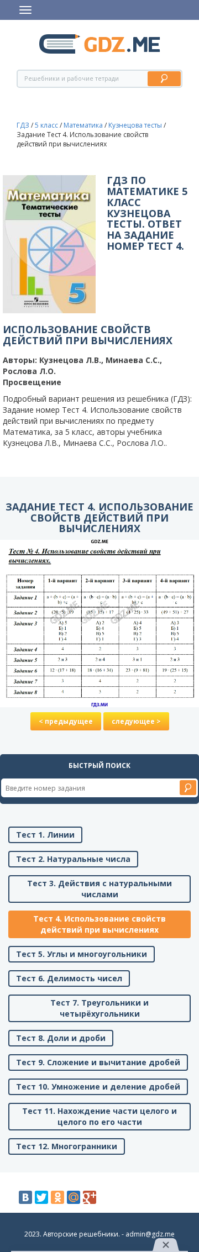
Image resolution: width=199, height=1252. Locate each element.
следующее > (136, 721)
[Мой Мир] (73, 1197)
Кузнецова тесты (135, 125)
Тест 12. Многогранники (66, 1146)
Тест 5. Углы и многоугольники (81, 954)
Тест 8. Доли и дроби (61, 1038)
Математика (83, 125)
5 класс (46, 125)
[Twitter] (41, 1197)
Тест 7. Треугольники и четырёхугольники (99, 1008)
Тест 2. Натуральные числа (73, 859)
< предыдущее (66, 721)
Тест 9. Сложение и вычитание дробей (98, 1062)
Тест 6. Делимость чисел (69, 978)
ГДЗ (23, 125)
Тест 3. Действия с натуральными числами (99, 888)
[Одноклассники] (57, 1197)
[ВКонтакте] (25, 1197)
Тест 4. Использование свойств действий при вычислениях (99, 924)
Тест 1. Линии (45, 834)
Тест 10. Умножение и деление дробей (98, 1086)
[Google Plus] (89, 1197)
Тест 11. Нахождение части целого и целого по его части (99, 1116)
